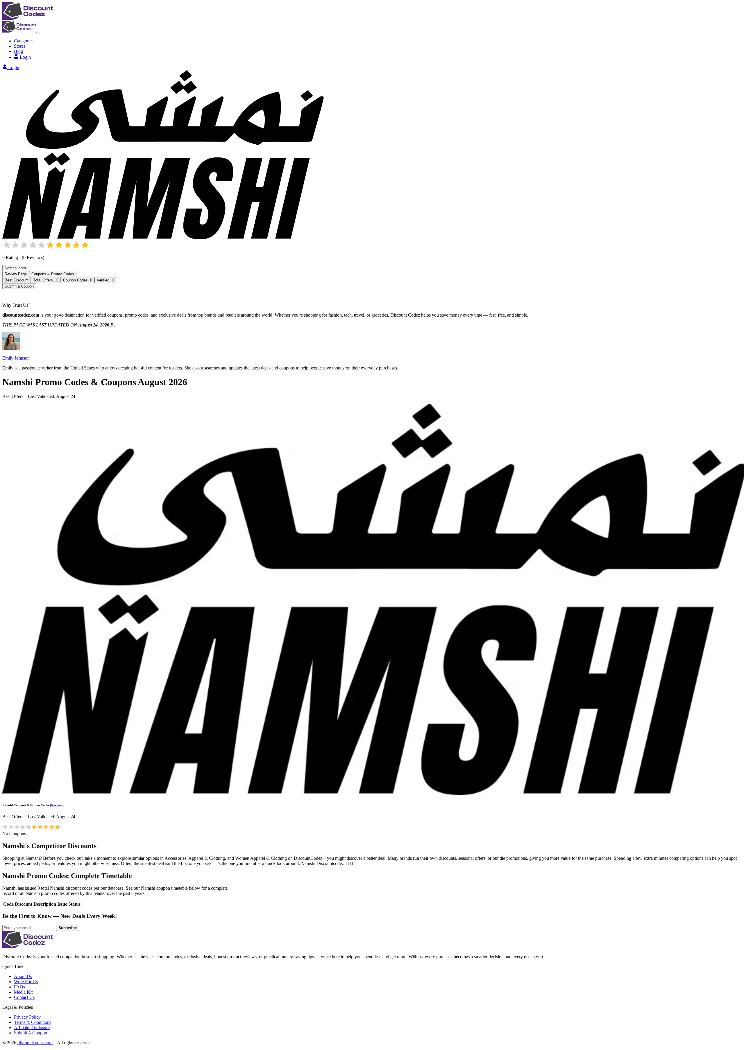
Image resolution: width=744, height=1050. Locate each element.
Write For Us (26, 981)
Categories (23, 40)
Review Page (16, 274)
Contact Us (24, 997)
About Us (23, 976)
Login (25, 57)
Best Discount (16, 280)
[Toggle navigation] (38, 32)
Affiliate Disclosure (32, 1027)
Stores (19, 46)
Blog (18, 51)
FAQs (19, 986)
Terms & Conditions (32, 1022)
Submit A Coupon (30, 1032)
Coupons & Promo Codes (52, 274)
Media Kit (23, 992)
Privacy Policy (27, 1017)
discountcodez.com (35, 1042)
